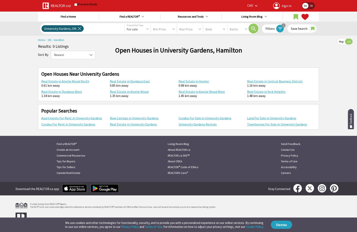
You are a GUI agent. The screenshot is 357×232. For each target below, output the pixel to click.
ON (50, 40)
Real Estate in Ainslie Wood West (201, 92)
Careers (286, 173)
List (349, 41)
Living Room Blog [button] (252, 16)
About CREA (175, 161)
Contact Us (288, 150)
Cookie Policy (254, 227)
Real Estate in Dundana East (130, 81)
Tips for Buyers (66, 161)
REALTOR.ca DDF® (179, 155)
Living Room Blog (178, 144)
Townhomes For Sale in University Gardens (277, 124)
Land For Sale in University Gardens (271, 118)
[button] (253, 5)
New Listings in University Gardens (134, 118)
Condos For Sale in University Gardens (204, 118)
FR (311, 5)
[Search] (253, 28)
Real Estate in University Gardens (133, 124)
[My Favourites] (304, 17)
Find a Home (68, 16)
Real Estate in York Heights (266, 92)
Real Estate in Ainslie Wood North (65, 81)
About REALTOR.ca (179, 150)
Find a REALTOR (67, 144)
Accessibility (289, 167)
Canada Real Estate (68, 173)
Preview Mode (87, 4)
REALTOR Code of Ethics (183, 167)
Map (341, 41)
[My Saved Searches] (296, 17)
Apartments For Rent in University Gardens (71, 118)
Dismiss (281, 225)
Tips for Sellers (66, 167)
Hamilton (59, 40)
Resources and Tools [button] (191, 16)
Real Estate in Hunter (193, 81)
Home (42, 40)
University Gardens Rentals (197, 124)
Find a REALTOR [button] (130, 16)
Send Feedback (290, 144)
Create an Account (68, 150)
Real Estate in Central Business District (275, 81)
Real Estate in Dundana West (61, 92)
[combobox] (137, 29)
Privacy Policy (130, 227)
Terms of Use (153, 227)
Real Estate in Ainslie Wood (129, 92)
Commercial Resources (71, 155)
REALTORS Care (178, 173)
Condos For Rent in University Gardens (68, 124)
